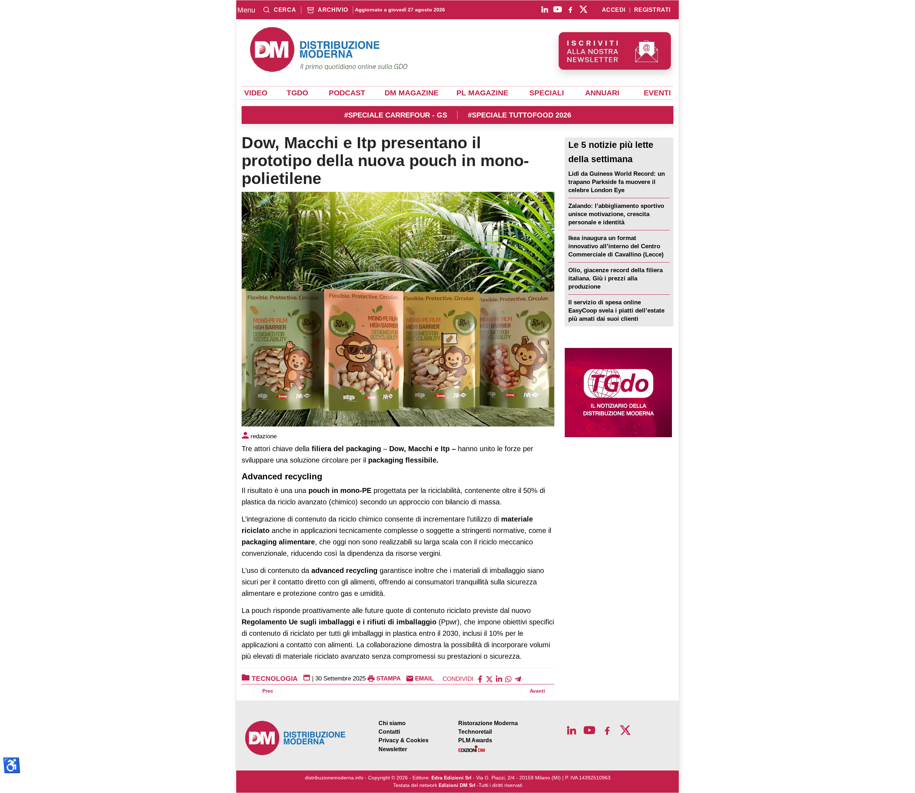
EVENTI (657, 93)
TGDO (297, 93)
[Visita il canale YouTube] (557, 9)
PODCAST (347, 93)
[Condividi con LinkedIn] (499, 678)
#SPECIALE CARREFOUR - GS (395, 115)
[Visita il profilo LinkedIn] (544, 9)
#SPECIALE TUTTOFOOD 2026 (519, 115)
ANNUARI (602, 93)
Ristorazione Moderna (488, 723)
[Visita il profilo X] (583, 9)
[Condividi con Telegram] (517, 678)
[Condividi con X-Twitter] (489, 678)
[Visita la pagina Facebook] (570, 9)
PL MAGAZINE (482, 93)
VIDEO (255, 93)
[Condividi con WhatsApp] (508, 678)
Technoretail (475, 732)
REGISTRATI (652, 10)
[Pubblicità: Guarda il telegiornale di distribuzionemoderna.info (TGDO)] (618, 392)
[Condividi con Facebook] (480, 678)
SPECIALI (546, 93)
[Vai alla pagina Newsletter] (615, 51)
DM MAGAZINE (412, 93)
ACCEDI (613, 10)
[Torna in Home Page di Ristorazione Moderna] (295, 738)
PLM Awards (475, 740)
